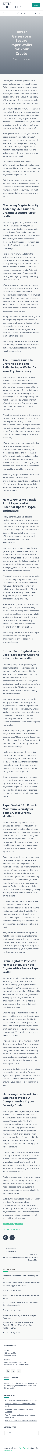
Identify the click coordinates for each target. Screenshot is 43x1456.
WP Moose (8, 1450)
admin (16, 59)
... (26, 1285)
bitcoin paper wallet (12, 1229)
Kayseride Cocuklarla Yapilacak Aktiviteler (21, 1421)
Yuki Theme (23, 1448)
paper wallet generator (13, 1223)
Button (36, 5)
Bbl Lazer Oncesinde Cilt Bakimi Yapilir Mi (21, 1400)
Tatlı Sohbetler (12, 5)
